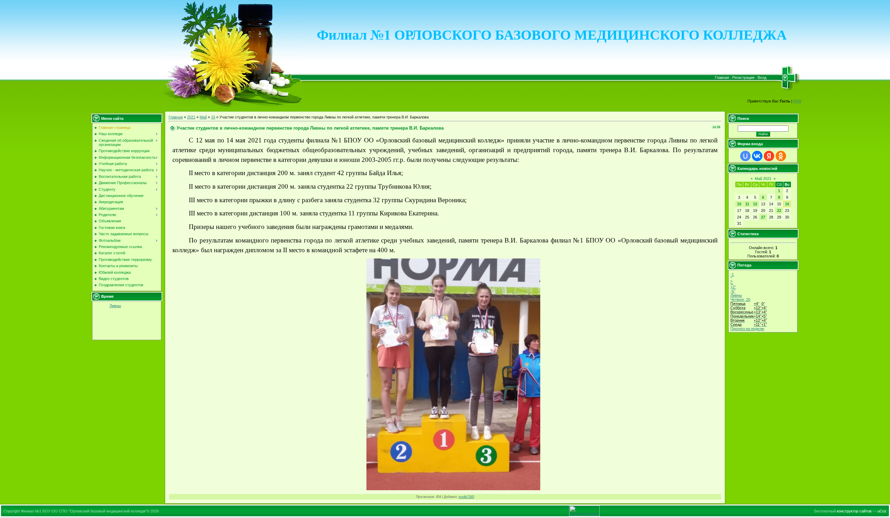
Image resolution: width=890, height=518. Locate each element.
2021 (191, 117)
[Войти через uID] (745, 156)
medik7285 (466, 497)
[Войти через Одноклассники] (781, 156)
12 (755, 204)
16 (213, 117)
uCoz (882, 511)
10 (739, 204)
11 (747, 204)
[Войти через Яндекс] (769, 156)
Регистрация (743, 77)
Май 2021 (763, 178)
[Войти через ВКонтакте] (757, 156)
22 (779, 210)
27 (763, 217)
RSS (797, 101)
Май (203, 117)
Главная (722, 77)
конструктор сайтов (854, 511)
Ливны (115, 306)
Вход (762, 77)
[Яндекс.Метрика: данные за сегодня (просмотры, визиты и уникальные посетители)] (584, 510)
